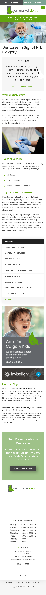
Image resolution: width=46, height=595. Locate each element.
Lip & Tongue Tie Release (16, 294)
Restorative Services (15, 253)
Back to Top (36, 582)
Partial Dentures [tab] (13, 180)
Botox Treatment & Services (18, 288)
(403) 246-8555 (23, 564)
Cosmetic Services (14, 259)
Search (28, 582)
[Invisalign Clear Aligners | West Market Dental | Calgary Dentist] (23, 374)
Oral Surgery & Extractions (18, 270)
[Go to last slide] (2, 19)
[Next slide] (44, 19)
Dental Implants (12, 265)
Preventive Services (14, 247)
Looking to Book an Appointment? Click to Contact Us (23, 19)
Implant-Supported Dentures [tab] (18, 186)
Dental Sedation (12, 276)
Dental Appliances (13, 282)
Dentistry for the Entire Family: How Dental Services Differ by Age (22, 409)
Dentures (9, 300)
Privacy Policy (9, 582)
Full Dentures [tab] (11, 175)
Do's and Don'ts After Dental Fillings (18, 388)
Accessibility (19, 582)
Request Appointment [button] (34, 3)
